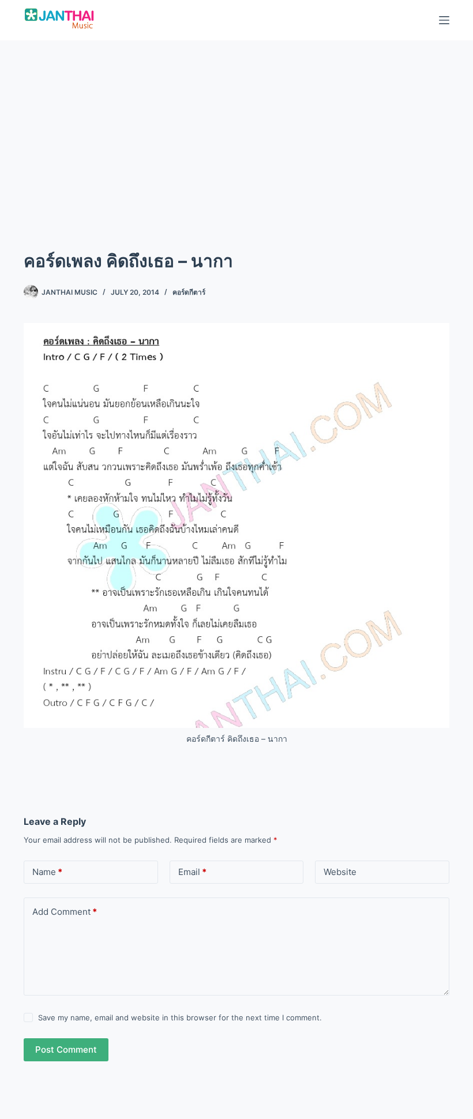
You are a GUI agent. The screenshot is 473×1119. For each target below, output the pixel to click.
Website (340, 871)
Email (192, 871)
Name (47, 871)
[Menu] (444, 20)
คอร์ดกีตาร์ (188, 292)
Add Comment (64, 911)
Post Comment (66, 1049)
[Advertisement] (236, 127)
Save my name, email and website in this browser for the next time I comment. (180, 1017)
